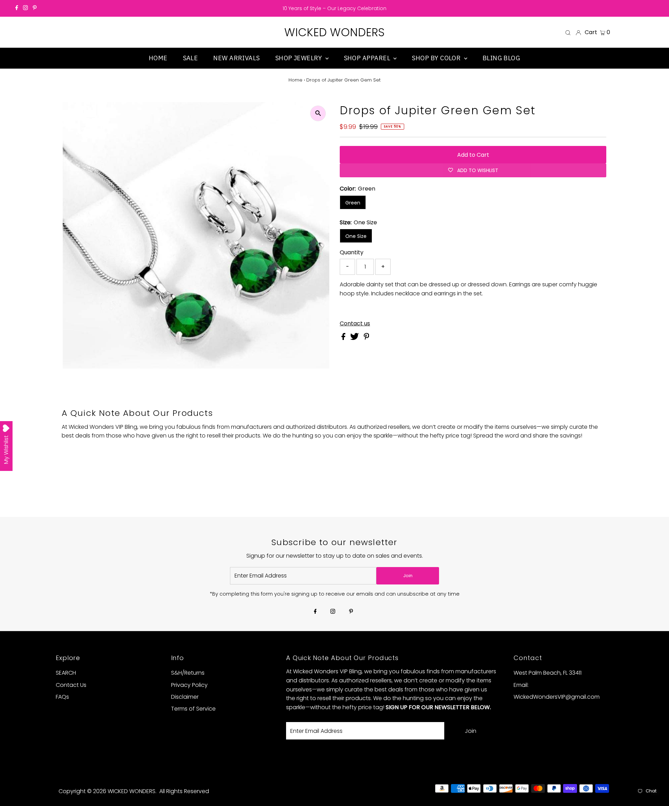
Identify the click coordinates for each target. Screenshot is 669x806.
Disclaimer (185, 697)
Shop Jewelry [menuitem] (299, 58)
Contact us (355, 323)
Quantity (351, 252)
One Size (356, 236)
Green (352, 202)
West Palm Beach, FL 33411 (548, 673)
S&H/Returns (188, 673)
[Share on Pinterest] (366, 338)
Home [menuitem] (158, 58)
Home (295, 80)
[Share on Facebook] (344, 338)
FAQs (62, 697)
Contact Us (71, 685)
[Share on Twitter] (355, 338)
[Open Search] (567, 32)
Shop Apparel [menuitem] (368, 58)
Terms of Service (193, 709)
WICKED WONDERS (334, 32)
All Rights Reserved (184, 791)
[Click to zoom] (318, 113)
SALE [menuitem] (190, 58)
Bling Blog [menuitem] (502, 58)
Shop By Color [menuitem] (437, 58)
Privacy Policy (189, 685)
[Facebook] (17, 8)
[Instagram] (25, 8)
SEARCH (66, 673)
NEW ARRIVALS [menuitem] (236, 58)
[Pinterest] (34, 8)
